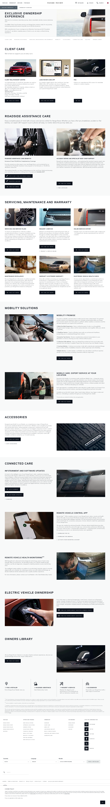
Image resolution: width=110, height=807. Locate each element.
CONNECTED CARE (48, 735)
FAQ (79, 100)
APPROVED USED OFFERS (29, 725)
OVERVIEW (46, 722)
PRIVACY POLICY (29, 781)
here (10, 712)
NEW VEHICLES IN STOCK (29, 739)
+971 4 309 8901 (11, 88)
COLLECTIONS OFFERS (28, 729)
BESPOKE (5, 731)
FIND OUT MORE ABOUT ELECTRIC (71, 615)
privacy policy (33, 793)
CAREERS (4, 781)
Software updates (15, 494)
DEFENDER (70, 725)
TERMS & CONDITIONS (13, 781)
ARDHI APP (46, 727)
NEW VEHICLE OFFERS (28, 722)
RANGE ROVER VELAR (8, 727)
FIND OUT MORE (14, 100)
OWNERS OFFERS (27, 727)
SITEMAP (45, 781)
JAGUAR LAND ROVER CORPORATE (55, 781)
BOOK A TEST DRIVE (27, 733)
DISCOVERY (71, 727)
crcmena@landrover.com (14, 90)
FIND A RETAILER (93, 761)
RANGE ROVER (6, 722)
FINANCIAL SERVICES (28, 731)
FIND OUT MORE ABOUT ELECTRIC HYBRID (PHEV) (76, 610)
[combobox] (16, 761)
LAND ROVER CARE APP (49, 729)
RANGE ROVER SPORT (8, 725)
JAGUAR (70, 729)
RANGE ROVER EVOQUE (8, 729)
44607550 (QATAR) (15, 181)
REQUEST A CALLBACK (28, 735)
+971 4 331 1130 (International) (20, 176)
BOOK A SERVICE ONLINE (50, 731)
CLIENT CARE (47, 725)
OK (103, 802)
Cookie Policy (67, 793)
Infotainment (14, 489)
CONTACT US (22, 781)
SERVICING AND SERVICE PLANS (51, 733)
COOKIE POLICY (38, 781)
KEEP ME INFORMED (27, 737)
